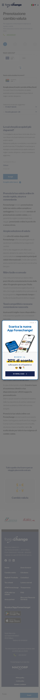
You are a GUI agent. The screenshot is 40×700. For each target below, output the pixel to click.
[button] (33, 322)
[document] (20, 350)
